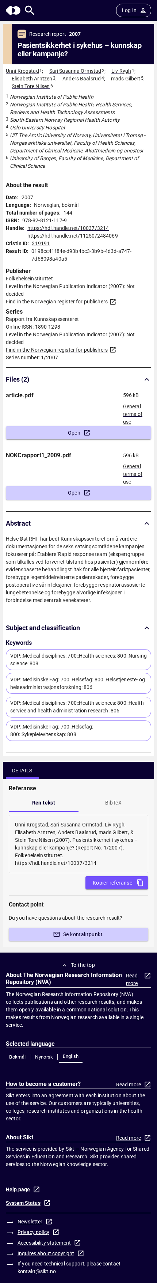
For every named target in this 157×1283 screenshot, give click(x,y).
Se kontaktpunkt (83, 934)
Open (74, 433)
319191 (41, 243)
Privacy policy (33, 1232)
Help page (18, 1189)
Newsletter (30, 1222)
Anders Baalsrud (81, 79)
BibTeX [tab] (113, 803)
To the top (83, 965)
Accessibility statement (44, 1243)
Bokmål (17, 1057)
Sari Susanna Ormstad (75, 71)
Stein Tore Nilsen (31, 86)
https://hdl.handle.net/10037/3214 (68, 228)
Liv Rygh (121, 71)
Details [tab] (22, 770)
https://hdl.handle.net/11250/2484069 (72, 236)
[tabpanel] (78, 844)
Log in (129, 10)
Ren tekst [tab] (43, 803)
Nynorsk (44, 1057)
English (71, 1056)
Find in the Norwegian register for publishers (57, 301)
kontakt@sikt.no (37, 1271)
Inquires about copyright (46, 1253)
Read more (132, 979)
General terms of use (132, 412)
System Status (23, 1203)
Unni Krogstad (22, 71)
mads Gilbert (126, 79)
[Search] (29, 10)
